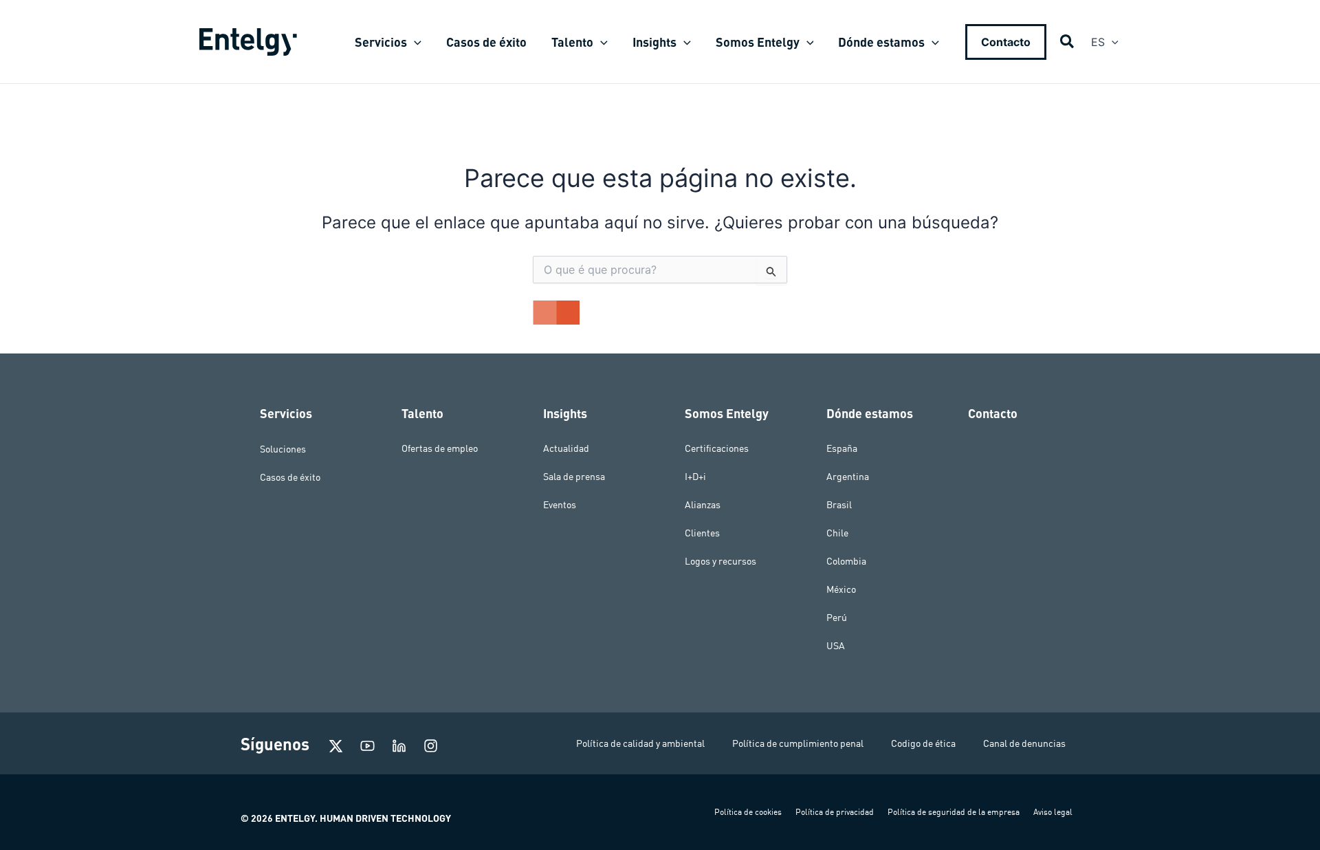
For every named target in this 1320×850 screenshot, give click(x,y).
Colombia (846, 561)
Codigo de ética (923, 743)
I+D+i (695, 476)
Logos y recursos (720, 561)
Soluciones (283, 448)
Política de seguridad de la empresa (954, 812)
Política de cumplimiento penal (798, 743)
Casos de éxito (290, 476)
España (841, 448)
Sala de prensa (574, 476)
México (841, 589)
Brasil (839, 505)
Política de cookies (748, 812)
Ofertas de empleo (440, 448)
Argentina (847, 476)
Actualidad (566, 448)
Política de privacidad (834, 812)
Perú (836, 617)
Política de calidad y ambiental (640, 743)
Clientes (702, 533)
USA (835, 646)
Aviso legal (1052, 812)
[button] (414, 42)
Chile (837, 533)
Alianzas (702, 505)
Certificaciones (717, 448)
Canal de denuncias (1024, 743)
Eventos (559, 505)
